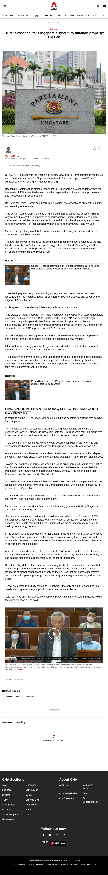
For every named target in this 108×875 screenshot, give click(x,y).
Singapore (36, 16)
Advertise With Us (68, 793)
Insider (96, 16)
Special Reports (10, 814)
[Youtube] (50, 835)
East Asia (69, 16)
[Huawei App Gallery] (58, 843)
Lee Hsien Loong (32, 696)
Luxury (28, 795)
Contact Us (88, 793)
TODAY (6, 800)
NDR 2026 (49, 16)
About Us (63, 785)
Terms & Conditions (36, 864)
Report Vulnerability (69, 864)
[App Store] (47, 843)
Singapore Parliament (12, 696)
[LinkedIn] (57, 835)
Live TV (6, 809)
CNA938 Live (32, 800)
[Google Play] (43, 843)
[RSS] (64, 835)
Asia (60, 16)
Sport (28, 809)
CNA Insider (31, 790)
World (28, 814)
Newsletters (8, 819)
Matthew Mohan (12, 156)
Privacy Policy (52, 864)
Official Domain (18, 864)
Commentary (83, 16)
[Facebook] (43, 835)
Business (6, 790)
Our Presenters (66, 798)
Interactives (31, 804)
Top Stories (7, 16)
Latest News (22, 16)
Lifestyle (6, 795)
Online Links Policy (88, 864)
